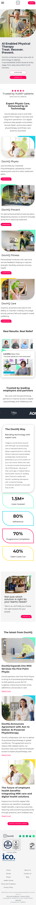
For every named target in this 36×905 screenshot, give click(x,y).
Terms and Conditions (8, 884)
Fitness (8, 873)
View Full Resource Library (18, 823)
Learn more (18, 72)
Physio (8, 877)
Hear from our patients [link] (18, 96)
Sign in (32, 3)
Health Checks (8, 880)
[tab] (6, 344)
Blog (27, 877)
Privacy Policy (8, 887)
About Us (27, 870)
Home (8, 870)
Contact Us (18, 77)
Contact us (26, 616)
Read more (6, 691)
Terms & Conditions (12, 896)
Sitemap (18, 900)
